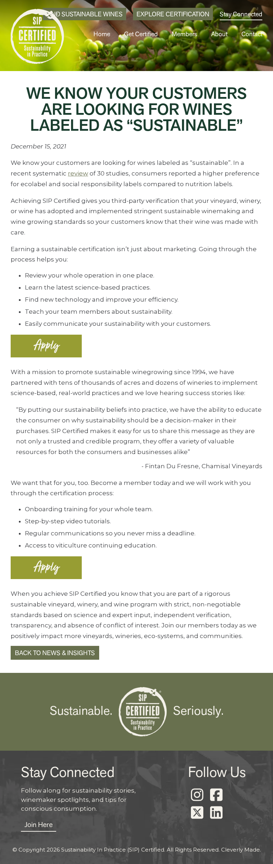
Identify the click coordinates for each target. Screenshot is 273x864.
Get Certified (141, 34)
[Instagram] (197, 795)
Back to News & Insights (55, 653)
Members (184, 34)
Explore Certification (172, 14)
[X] (197, 813)
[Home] (37, 38)
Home (101, 34)
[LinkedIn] (216, 813)
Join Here (39, 824)
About (219, 34)
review (78, 173)
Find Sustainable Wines (84, 14)
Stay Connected (241, 14)
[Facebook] (216, 795)
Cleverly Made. (241, 849)
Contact (251, 34)
